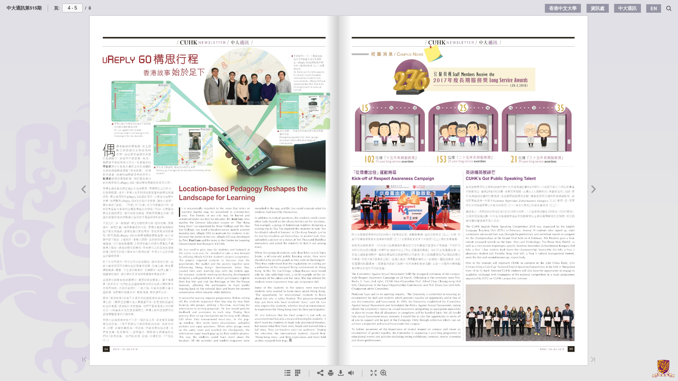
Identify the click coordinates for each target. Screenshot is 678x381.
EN (653, 8)
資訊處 (598, 8)
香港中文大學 (563, 8)
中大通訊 (627, 8)
